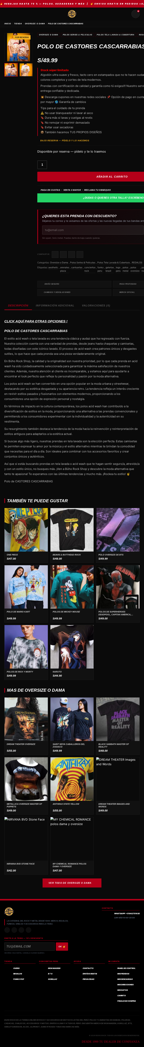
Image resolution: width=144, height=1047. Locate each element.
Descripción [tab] (18, 305)
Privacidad (88, 979)
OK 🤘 (62, 946)
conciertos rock (89, 269)
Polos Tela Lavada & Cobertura (115, 35)
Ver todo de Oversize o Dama (70, 883)
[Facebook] (21, 930)
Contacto (88, 968)
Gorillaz (52, 979)
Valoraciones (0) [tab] (96, 305)
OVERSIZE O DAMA (35, 24)
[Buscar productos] (126, 14)
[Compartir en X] (63, 254)
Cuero (16, 968)
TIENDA (18, 24)
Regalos (17, 974)
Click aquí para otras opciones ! (36, 321)
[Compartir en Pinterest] (79, 254)
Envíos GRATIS (90, 974)
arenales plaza (64, 269)
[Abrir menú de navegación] (8, 14)
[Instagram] (7, 930)
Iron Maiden (54, 968)
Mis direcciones (125, 985)
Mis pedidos (123, 974)
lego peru (118, 269)
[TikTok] (14, 930)
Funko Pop (18, 979)
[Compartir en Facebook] (55, 254)
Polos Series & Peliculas (77, 35)
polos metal (125, 269)
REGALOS (137, 262)
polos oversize (135, 269)
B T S (50, 974)
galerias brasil (110, 269)
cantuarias (76, 267)
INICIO (7, 24)
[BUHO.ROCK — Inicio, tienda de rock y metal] (72, 14)
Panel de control (126, 968)
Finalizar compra (126, 1001)
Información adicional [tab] (55, 305)
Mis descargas (125, 979)
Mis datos (122, 990)
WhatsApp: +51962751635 (127, 914)
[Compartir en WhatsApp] (71, 254)
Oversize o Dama (48, 35)
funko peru (101, 269)
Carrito (121, 996)
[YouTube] (28, 930)
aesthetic (53, 267)
